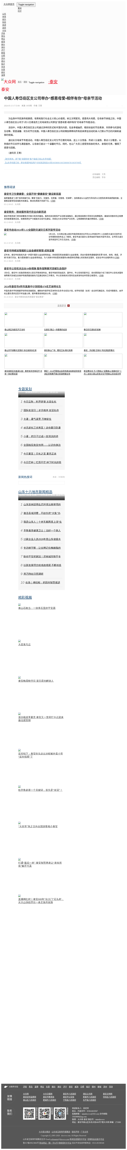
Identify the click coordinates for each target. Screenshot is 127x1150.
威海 (3, 42)
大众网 (26, 1094)
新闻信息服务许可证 (78, 1139)
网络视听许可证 (64, 1143)
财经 (4, 22)
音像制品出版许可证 (95, 1139)
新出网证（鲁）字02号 (48, 1143)
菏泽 (3, 67)
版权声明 (75, 1132)
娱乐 (4, 19)
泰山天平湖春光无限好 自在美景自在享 (20, 350)
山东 (4, 14)
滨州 (3, 58)
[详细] (52, 201)
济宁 (3, 50)
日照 (3, 56)
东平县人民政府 (89, 1100)
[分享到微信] (109, 106)
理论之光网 (87, 1094)
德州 (3, 61)
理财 (25, 82)
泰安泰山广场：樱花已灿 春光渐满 (58, 350)
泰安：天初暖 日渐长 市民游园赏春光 (99, 350)
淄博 (3, 75)
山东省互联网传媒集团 (61, 1132)
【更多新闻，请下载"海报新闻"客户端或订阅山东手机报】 (28, 159)
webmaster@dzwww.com (59, 1139)
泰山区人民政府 (29, 1100)
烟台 (3, 45)
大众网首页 (9, 4)
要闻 (20, 8)
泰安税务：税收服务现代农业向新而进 (25, 212)
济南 (3, 33)
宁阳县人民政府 (69, 1100)
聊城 (3, 53)
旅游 (4, 25)
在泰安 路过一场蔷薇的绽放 (55, 330)
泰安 (3, 72)
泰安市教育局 (48, 1097)
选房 (4, 28)
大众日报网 (47, 1094)
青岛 (3, 36)
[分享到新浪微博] (112, 106)
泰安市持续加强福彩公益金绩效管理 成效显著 (29, 250)
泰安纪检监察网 (29, 1097)
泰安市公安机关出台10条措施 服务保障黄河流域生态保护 (35, 268)
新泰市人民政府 (89, 1097)
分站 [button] (4, 31)
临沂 (3, 64)
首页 (20, 82)
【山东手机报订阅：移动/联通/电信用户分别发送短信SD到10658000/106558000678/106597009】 (43, 163)
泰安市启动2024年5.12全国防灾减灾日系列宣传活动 (32, 230)
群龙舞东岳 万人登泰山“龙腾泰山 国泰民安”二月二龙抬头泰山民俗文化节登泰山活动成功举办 (103, 374)
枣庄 (3, 39)
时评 (20, 11)
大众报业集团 (44, 1132)
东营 (3, 70)
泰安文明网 (107, 1094)
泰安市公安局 (68, 1097)
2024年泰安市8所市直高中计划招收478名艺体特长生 (32, 286)
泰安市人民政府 (69, 1094)
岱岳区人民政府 (109, 1097)
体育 (4, 17)
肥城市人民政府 (49, 1100)
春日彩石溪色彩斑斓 (92, 330)
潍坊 (3, 47)
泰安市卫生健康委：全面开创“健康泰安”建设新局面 (32, 194)
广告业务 (84, 1132)
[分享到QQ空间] (116, 106)
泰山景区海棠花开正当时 (14, 330)
